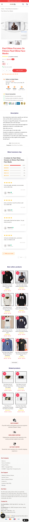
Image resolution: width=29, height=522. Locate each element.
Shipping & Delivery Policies (8, 475)
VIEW (7, 281)
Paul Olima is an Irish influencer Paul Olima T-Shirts (7, 331)
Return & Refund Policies (7, 479)
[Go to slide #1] (10, 42)
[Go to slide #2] (18, 42)
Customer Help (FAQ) (6, 483)
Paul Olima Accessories (11, 8)
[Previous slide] (3, 26)
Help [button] (26, 520)
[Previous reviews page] (18, 257)
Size (3, 61)
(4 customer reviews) (13, 56)
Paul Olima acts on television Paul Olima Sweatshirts (7, 309)
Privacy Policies (5, 464)
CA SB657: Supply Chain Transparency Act (11, 468)
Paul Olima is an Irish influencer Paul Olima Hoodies (7, 286)
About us (3, 461)
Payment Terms (5, 477)
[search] (23, 4)
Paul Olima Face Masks (7, 11)
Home (2, 8)
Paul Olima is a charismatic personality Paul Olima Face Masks (8, 407)
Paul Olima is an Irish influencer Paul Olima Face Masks (21, 386)
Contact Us (4, 481)
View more (14, 362)
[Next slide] (25, 26)
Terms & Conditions (6, 463)
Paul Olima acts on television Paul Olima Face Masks (8, 386)
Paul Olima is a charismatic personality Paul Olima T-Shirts (21, 354)
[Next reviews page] (25, 257)
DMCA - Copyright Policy (7, 466)
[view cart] (27, 4)
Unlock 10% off (2, 515)
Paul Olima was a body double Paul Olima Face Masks (21, 407)
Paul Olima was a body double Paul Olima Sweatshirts (7, 354)
